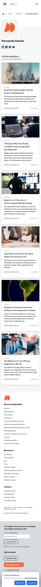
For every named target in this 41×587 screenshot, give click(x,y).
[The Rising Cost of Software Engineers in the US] (20, 344)
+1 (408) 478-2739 (12, 570)
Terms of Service (17, 507)
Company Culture (9, 497)
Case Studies (8, 454)
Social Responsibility (10, 440)
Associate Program (10, 500)
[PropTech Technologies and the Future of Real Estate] (20, 73)
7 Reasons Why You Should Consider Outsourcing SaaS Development (17, 146)
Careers (8, 487)
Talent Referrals (9, 494)
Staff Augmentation (10, 431)
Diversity (7, 437)
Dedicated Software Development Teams (17, 427)
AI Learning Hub (9, 458)
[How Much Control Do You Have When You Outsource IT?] (20, 237)
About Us (7, 408)
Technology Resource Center (13, 470)
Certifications (8, 418)
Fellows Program (9, 477)
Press (6, 464)
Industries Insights (9, 467)
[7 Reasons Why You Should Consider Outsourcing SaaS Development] (20, 127)
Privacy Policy (26, 546)
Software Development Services (14, 421)
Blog (5, 461)
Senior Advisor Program (11, 443)
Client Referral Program (11, 473)
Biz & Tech (6, 87)
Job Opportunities (9, 491)
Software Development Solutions (14, 424)
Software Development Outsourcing (15, 434)
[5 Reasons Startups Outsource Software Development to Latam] (20, 290)
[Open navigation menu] (36, 4)
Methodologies (9, 411)
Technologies (8, 415)
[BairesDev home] (4, 4)
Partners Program (9, 480)
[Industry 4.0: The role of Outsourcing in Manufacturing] (20, 183)
